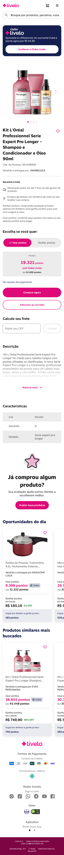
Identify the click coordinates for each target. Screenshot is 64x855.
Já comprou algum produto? (32, 481)
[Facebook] (52, 797)
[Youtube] (44, 797)
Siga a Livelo (32, 791)
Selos (32, 805)
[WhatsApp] (28, 797)
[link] (11, 5)
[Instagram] (11, 797)
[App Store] (30, 830)
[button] (48, 5)
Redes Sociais (32, 786)
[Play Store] (34, 830)
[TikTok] (20, 797)
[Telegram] (36, 797)
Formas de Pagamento (32, 753)
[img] (35, 811)
